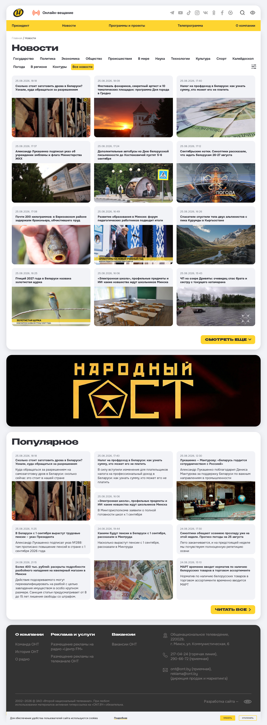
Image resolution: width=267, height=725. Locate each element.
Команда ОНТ (27, 644)
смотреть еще (226, 340)
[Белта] (245, 702)
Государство (23, 59)
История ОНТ (27, 651)
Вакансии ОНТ (124, 644)
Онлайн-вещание (58, 13)
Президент (20, 25)
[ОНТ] (18, 12)
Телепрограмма (190, 25)
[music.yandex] (230, 13)
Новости (69, 25)
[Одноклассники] (214, 13)
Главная (17, 38)
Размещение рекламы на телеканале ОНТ (72, 658)
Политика (47, 59)
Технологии (180, 59)
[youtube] (180, 13)
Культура (203, 59)
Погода (19, 67)
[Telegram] (172, 13)
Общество (94, 59)
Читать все (231, 610)
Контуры (60, 67)
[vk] (205, 13)
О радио (22, 659)
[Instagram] (197, 13)
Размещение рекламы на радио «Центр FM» (72, 646)
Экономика (70, 59)
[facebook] (222, 13)
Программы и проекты (127, 25)
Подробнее (120, 718)
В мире (143, 59)
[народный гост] (133, 391)
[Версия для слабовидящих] (252, 12)
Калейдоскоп (243, 59)
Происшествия (120, 59)
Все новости (82, 67)
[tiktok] (189, 13)
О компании (245, 25)
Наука (160, 59)
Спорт (221, 59)
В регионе (39, 67)
